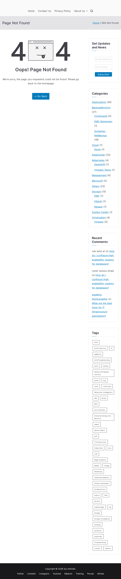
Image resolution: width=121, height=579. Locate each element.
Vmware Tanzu (102, 169)
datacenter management (103, 392)
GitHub (100, 573)
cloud (96, 386)
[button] (86, 11)
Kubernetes (98, 160)
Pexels (90, 573)
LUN (95, 454)
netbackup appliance (101, 477)
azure (96, 366)
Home (31, 10)
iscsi (95, 436)
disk (95, 398)
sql (110, 507)
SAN (105, 495)
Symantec (98, 530)
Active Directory (100, 348)
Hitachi (98, 201)
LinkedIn (31, 573)
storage (97, 513)
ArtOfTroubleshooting (102, 360)
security (97, 501)
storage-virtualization (102, 519)
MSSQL (97, 466)
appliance (97, 354)
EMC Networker (103, 121)
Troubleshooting (100, 542)
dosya (104, 398)
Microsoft (97, 180)
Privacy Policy (63, 10)
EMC (97, 195)
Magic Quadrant (100, 460)
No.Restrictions (99, 489)
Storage (96, 191)
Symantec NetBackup (100, 133)
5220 (96, 342)
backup (105, 366)
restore (97, 495)
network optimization (101, 483)
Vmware (99, 221)
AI (111, 348)
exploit (96, 424)
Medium (68, 573)
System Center (100, 212)
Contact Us (44, 10)
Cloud (95, 145)
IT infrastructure (100, 442)
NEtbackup (98, 471)
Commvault (100, 116)
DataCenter (98, 154)
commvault (107, 386)
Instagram (44, 573)
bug (104, 380)
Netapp (98, 206)
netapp (106, 466)
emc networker (99, 410)
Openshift (99, 164)
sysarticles (98, 536)
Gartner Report (99, 430)
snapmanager (99, 507)
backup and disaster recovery (101, 373)
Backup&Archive (101, 107)
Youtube (57, 573)
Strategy (97, 525)
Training (80, 573)
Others (95, 186)
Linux (109, 448)
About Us (79, 10)
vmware (97, 548)
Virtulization (99, 217)
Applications (99, 102)
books (96, 380)
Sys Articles (69, 568)
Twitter (20, 573)
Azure (97, 149)
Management (99, 175)
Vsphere (108, 548)
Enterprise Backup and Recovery (102, 417)
